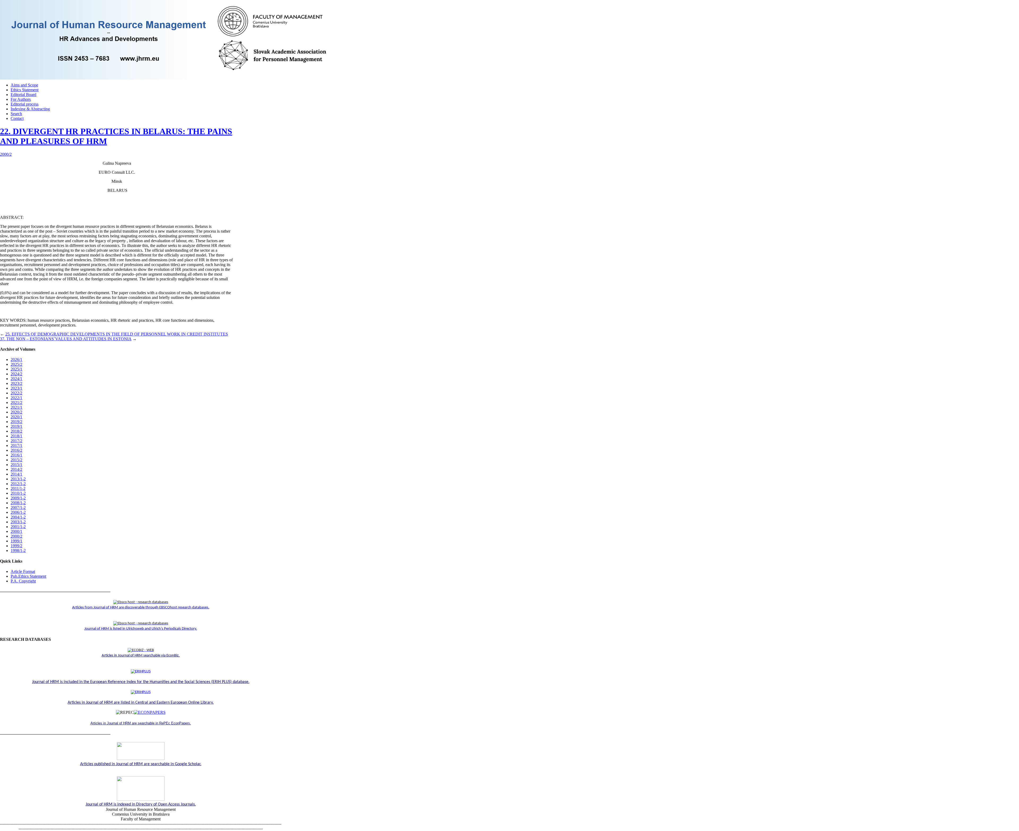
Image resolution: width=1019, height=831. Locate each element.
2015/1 (16, 464)
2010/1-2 (18, 493)
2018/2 (16, 431)
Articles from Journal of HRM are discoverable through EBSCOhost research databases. (140, 608)
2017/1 (16, 445)
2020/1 (16, 417)
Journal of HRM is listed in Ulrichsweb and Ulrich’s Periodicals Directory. (140, 629)
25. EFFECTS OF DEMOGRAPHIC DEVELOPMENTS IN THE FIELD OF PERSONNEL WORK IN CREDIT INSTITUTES (116, 334)
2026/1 (16, 359)
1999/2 (16, 545)
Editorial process (24, 104)
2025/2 (16, 364)
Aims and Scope (24, 85)
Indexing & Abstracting (30, 109)
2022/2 (16, 393)
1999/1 (16, 541)
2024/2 (16, 374)
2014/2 (16, 469)
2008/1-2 (18, 503)
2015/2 (16, 460)
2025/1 (16, 369)
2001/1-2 (18, 526)
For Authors (21, 99)
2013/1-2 (18, 479)
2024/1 (16, 378)
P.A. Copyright (23, 581)
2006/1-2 (18, 512)
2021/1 (16, 407)
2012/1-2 (18, 483)
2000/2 (6, 154)
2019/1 (16, 426)
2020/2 (16, 412)
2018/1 (16, 436)
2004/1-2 (18, 517)
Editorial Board (23, 94)
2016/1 (16, 455)
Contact (17, 118)
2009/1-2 (18, 498)
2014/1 (16, 474)
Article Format (23, 571)
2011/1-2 (18, 488)
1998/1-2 (18, 550)
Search (16, 113)
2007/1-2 (18, 507)
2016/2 (16, 450)
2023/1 (16, 388)
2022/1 (16, 397)
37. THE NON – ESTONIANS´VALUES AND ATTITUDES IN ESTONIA (65, 339)
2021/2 (16, 402)
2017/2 (16, 440)
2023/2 (16, 383)
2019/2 (16, 421)
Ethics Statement (24, 90)
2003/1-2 (18, 522)
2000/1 (16, 531)
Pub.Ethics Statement (28, 576)
